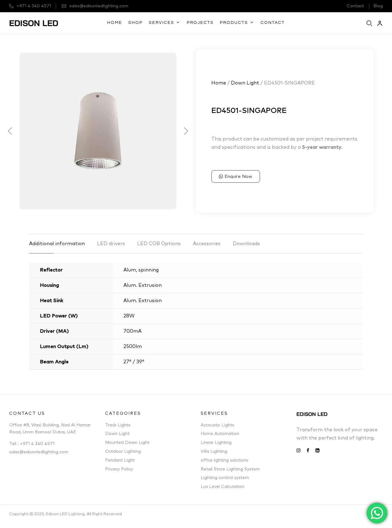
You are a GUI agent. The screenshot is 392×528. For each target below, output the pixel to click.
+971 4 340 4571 (34, 6)
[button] (10, 131)
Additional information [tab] (57, 243)
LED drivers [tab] (111, 243)
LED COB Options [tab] (159, 243)
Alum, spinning (141, 270)
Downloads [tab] (246, 243)
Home (218, 83)
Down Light (245, 83)
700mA (132, 331)
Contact (355, 6)
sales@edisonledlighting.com (98, 6)
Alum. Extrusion (142, 285)
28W (129, 315)
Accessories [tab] (207, 243)
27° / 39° (133, 361)
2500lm (132, 346)
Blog (378, 6)
